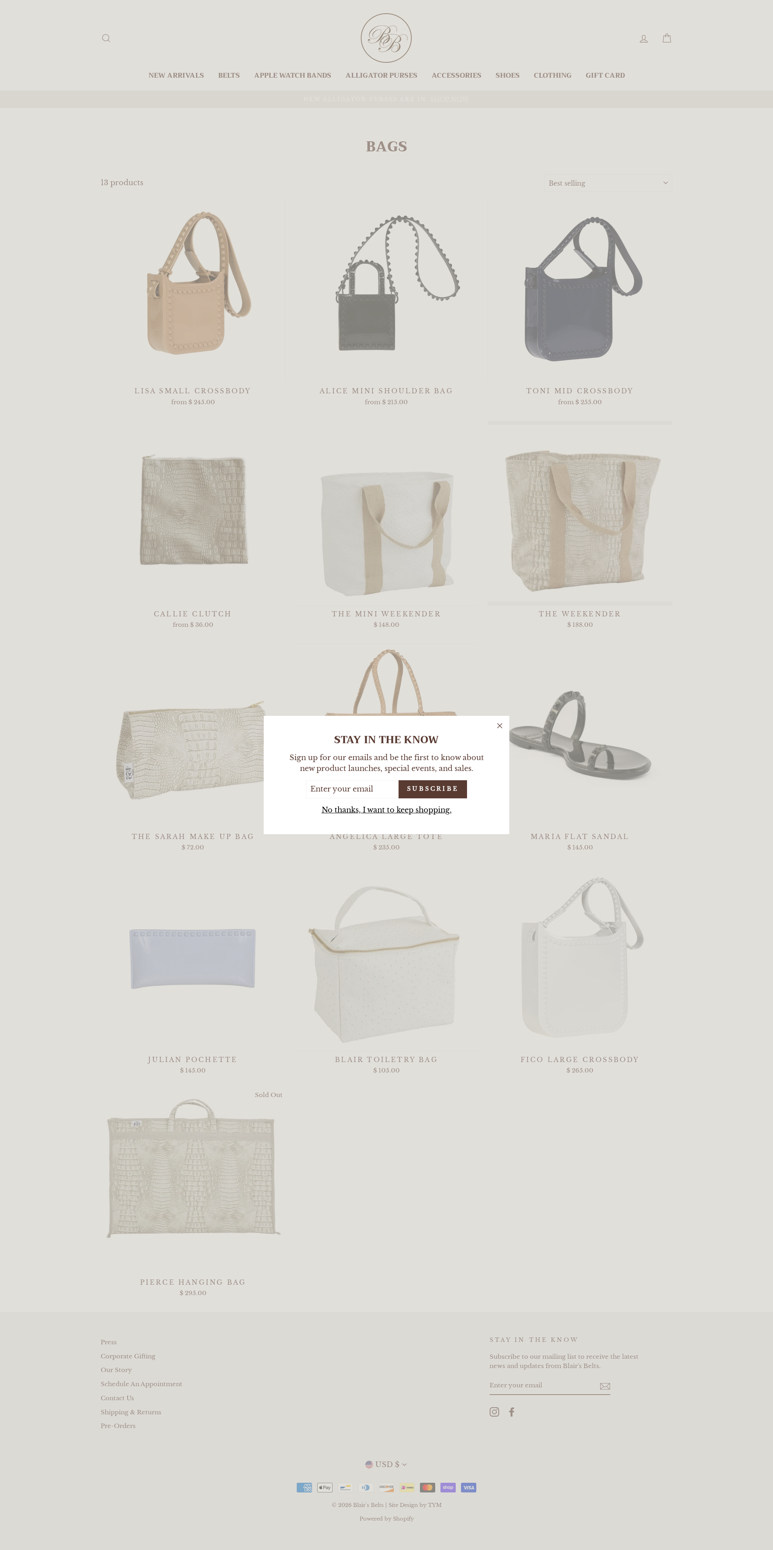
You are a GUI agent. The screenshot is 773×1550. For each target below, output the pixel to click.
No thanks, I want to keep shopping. (387, 810)
